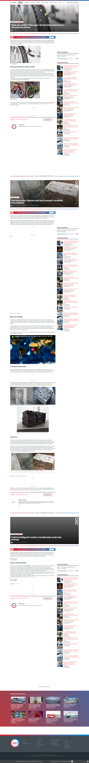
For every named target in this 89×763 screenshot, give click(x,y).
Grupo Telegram (54, 743)
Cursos (59, 2)
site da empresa (32, 576)
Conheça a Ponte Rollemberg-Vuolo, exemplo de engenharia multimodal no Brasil (53, 705)
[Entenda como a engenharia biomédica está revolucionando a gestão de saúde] (60, 146)
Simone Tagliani (22, 500)
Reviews (55, 2)
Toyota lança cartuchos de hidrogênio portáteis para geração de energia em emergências (52, 720)
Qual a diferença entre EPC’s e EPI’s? (70, 131)
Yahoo (14, 475)
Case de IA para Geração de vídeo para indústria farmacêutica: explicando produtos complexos (71, 67)
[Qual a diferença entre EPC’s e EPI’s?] (60, 134)
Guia (63, 2)
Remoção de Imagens (69, 741)
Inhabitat (18, 475)
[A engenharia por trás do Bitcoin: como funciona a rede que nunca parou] (60, 74)
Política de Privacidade (46, 761)
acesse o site (49, 103)
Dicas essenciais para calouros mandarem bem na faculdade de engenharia (70, 121)
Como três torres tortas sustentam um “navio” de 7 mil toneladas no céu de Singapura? (71, 91)
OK (72, 761)
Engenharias (27, 2)
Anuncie (66, 744)
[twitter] (18, 33)
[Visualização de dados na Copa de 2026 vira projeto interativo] (60, 116)
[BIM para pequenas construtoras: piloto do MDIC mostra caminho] (60, 110)
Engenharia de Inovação (16, 534)
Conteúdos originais (27, 743)
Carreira (38, 2)
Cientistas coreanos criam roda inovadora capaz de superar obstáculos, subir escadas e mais (35, 706)
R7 (24, 475)
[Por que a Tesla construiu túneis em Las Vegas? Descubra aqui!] (36, 714)
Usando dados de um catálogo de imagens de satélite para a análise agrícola (70, 79)
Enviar (77, 58)
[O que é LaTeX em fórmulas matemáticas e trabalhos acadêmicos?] (60, 104)
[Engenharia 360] (17, 2)
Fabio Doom (22, 124)
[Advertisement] (32, 111)
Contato (66, 743)
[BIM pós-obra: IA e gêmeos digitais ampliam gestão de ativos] (60, 98)
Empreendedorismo (44, 2)
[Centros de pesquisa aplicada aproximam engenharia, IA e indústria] (60, 86)
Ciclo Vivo (17, 583)
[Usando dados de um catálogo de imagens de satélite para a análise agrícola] (60, 80)
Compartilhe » (12, 33)
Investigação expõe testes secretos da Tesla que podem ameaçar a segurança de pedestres (18, 720)
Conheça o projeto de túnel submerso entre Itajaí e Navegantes (70, 705)
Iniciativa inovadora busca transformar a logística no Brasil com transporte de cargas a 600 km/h (17, 706)
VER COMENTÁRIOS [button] (47, 119)
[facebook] (16, 33)
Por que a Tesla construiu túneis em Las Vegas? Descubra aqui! (34, 719)
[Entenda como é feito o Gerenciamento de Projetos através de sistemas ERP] (60, 140)
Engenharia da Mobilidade (16, 21)
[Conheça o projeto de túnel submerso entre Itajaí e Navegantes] (71, 700)
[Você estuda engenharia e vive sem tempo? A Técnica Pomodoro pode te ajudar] (60, 128)
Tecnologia (33, 2)
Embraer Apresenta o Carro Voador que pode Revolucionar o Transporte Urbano (71, 719)
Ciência (51, 2)
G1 (25, 475)
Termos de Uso (68, 746)
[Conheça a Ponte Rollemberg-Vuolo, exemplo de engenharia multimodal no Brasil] (53, 700)
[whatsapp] (20, 33)
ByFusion (46, 405)
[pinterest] (25, 33)
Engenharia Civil (14, 197)
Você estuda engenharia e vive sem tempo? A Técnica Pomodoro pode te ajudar (71, 127)
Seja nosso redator (55, 744)
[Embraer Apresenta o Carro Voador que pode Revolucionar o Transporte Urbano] (71, 714)
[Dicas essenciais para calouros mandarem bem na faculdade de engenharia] (60, 122)
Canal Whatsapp (54, 741)
